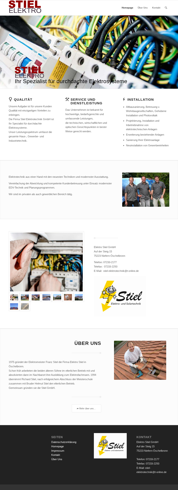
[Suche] (166, 7)
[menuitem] (127, 7)
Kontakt (55, 454)
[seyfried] (35, 297)
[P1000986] (68, 297)
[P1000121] (24, 306)
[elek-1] (46, 262)
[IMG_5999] (24, 297)
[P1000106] (78, 297)
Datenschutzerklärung (63, 442)
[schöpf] (57, 297)
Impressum (57, 450)
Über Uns (56, 459)
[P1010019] (46, 297)
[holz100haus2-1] (14, 306)
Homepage (57, 446)
